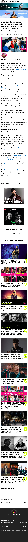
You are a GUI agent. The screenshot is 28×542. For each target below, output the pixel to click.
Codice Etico (18, 530)
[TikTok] (25, 527)
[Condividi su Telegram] (15, 59)
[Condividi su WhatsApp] (9, 59)
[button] (17, 59)
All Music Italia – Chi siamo (6, 530)
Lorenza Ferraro (12, 55)
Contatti (13, 530)
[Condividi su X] (13, 59)
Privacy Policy (23, 530)
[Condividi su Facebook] (11, 59)
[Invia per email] (20, 59)
